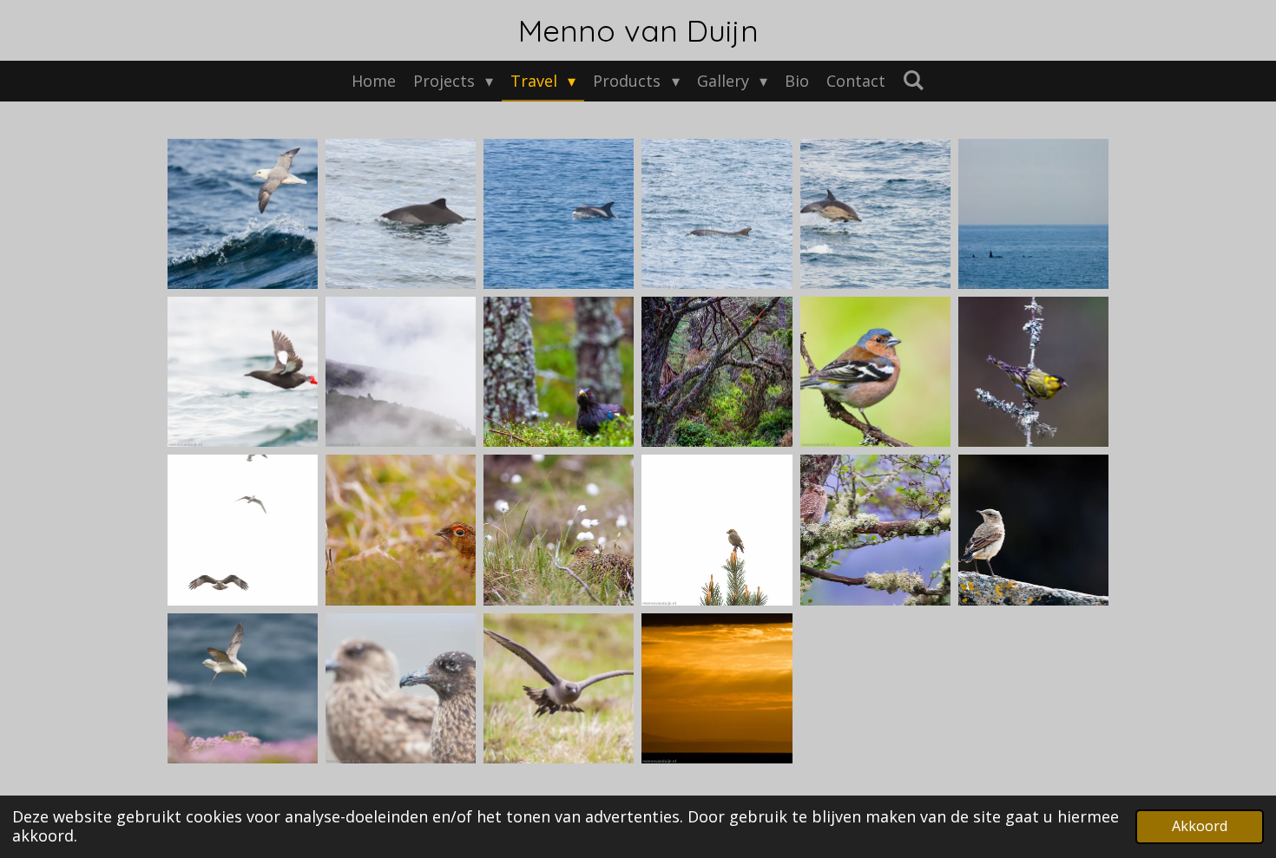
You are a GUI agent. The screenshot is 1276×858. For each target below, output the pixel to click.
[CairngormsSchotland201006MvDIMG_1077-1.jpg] (717, 371)
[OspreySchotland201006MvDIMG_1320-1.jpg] (242, 530)
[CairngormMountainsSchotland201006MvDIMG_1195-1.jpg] (400, 371)
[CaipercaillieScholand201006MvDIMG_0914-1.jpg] (559, 371)
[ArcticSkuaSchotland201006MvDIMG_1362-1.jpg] (559, 688)
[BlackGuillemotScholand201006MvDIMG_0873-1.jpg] (242, 371)
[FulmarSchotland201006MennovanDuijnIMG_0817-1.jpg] (242, 213)
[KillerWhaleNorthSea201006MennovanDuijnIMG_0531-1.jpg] (1034, 213)
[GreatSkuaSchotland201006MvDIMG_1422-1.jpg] (400, 688)
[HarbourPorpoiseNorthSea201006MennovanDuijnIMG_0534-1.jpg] (400, 213)
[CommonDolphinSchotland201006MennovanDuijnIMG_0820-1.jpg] (875, 213)
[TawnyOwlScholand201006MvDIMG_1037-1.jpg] (875, 530)
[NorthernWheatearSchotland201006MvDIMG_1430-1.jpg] (1034, 530)
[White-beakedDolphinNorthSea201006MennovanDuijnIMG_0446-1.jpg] (559, 213)
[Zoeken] (913, 80)
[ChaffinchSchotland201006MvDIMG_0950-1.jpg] (875, 371)
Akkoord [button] (1199, 825)
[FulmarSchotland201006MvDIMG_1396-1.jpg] (242, 688)
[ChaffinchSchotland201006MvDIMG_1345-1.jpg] (1034, 371)
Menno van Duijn (638, 30)
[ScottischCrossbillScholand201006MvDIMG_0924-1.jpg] (717, 530)
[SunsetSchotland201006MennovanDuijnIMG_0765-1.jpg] (717, 688)
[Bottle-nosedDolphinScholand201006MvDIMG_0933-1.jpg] (717, 213)
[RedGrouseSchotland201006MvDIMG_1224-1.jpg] (400, 530)
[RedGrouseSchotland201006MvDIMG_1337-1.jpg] (559, 530)
